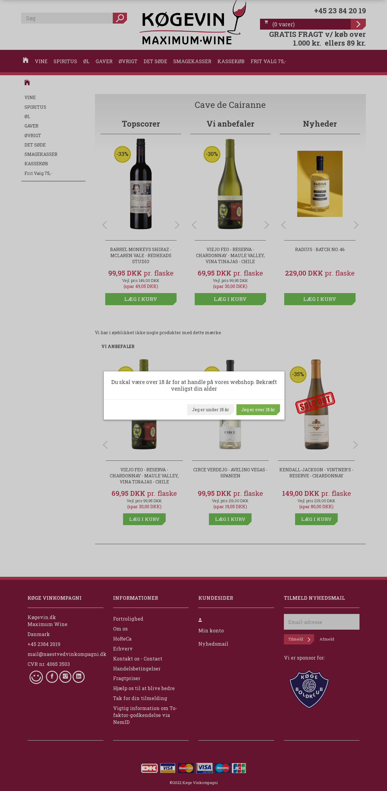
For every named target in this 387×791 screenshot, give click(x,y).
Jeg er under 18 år (210, 409)
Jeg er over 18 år (258, 409)
